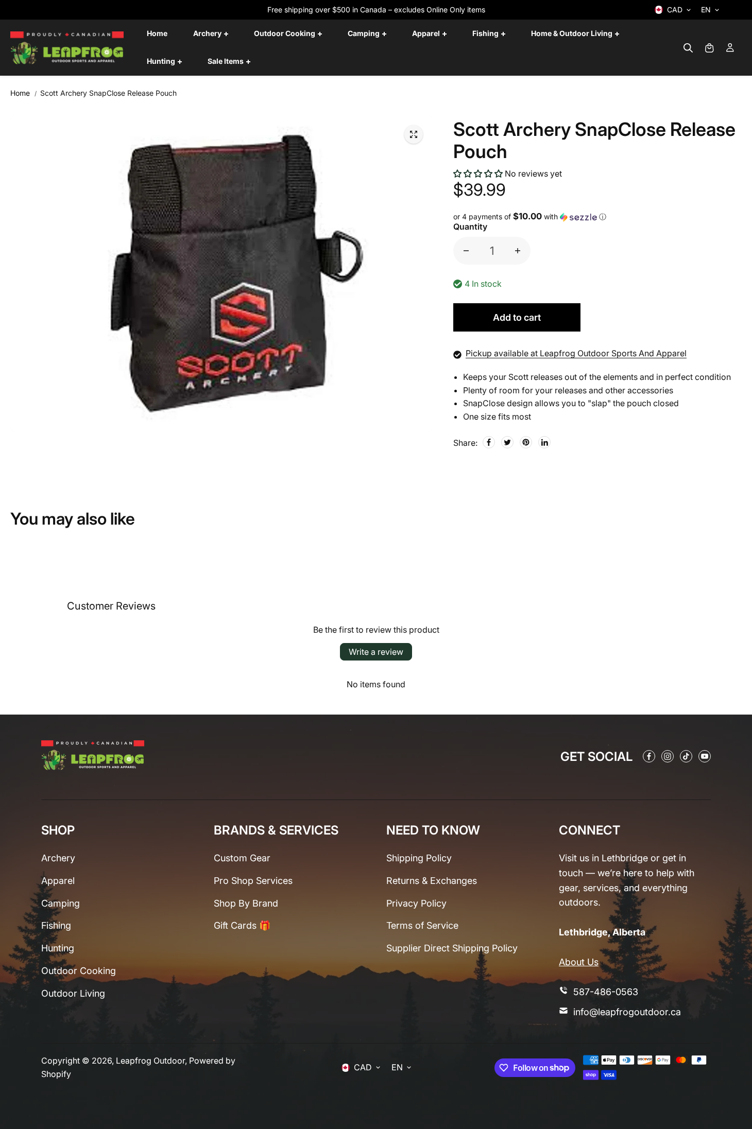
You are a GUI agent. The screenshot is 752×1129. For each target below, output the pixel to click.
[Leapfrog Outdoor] (67, 48)
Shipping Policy (419, 858)
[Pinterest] (526, 442)
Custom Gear (242, 858)
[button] (478, 173)
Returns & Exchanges (431, 880)
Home (20, 93)
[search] (688, 48)
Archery (58, 858)
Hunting (57, 948)
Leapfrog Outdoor (150, 1060)
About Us (579, 962)
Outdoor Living (73, 993)
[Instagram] (667, 756)
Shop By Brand (246, 903)
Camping (60, 903)
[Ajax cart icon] (709, 48)
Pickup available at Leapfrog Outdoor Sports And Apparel (576, 353)
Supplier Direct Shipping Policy (452, 948)
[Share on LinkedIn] (544, 442)
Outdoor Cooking (78, 970)
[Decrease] (466, 251)
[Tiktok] (686, 756)
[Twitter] (507, 442)
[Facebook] (489, 442)
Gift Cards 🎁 (242, 925)
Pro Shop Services (253, 880)
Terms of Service (422, 925)
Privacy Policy (416, 903)
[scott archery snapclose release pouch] (413, 134)
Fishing (56, 925)
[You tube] (704, 756)
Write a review (376, 652)
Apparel (58, 880)
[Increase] (518, 251)
